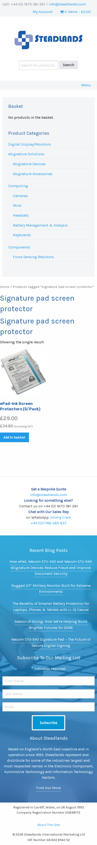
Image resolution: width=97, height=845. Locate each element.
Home (4, 287)
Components (19, 247)
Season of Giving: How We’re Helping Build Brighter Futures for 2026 (51, 624)
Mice (17, 205)
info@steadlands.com (67, 4)
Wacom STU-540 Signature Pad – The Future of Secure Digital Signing (50, 642)
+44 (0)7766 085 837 (49, 523)
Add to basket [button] (14, 437)
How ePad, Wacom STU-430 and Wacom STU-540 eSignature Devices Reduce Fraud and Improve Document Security (51, 567)
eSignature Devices (29, 164)
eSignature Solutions (26, 154)
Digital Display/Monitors (29, 144)
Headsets (21, 215)
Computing (18, 186)
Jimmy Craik (60, 517)
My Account (43, 11)
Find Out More (48, 788)
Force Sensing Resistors (33, 257)
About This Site (48, 825)
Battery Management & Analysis (40, 225)
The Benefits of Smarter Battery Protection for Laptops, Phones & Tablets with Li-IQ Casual (50, 606)
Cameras (20, 195)
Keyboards (22, 235)
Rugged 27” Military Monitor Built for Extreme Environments (51, 588)
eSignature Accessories (33, 174)
